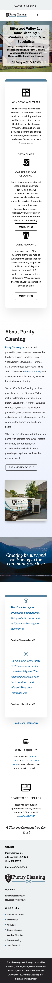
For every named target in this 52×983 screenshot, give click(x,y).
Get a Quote (26, 154)
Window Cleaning (15, 935)
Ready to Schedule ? (26, 798)
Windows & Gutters (26, 102)
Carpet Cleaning (14, 930)
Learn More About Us (21, 467)
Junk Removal (26, 244)
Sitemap (19, 978)
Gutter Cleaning (14, 940)
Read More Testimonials (26, 722)
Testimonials (12, 919)
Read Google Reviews (15, 895)
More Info (26, 226)
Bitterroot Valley (33, 371)
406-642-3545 (19, 867)
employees (17, 612)
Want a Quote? (26, 750)
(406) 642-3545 (32, 62)
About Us (11, 924)
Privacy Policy (30, 978)
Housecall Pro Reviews (15, 899)
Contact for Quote (15, 914)
